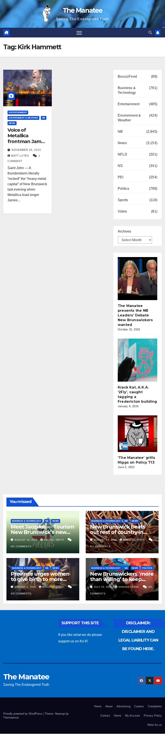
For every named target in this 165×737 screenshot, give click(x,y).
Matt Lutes (20, 155)
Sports (123, 200)
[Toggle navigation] (79, 32)
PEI (121, 177)
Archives (124, 231)
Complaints (155, 706)
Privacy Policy (153, 715)
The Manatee (82, 10)
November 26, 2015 (26, 149)
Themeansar (10, 717)
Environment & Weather (23, 118)
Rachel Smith (54, 539)
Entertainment (18, 112)
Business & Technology (127, 90)
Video (122, 211)
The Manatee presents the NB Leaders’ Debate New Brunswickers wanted (135, 315)
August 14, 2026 (106, 539)
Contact (105, 715)
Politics (123, 188)
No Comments (21, 546)
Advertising (123, 706)
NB (43, 118)
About (109, 706)
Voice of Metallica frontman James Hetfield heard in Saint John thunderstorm (27, 144)
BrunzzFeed (127, 76)
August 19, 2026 (26, 539)
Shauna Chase (129, 587)
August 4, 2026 (26, 587)
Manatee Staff (134, 539)
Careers (139, 706)
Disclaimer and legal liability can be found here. (138, 640)
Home (97, 706)
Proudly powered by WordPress (23, 713)
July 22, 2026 (103, 587)
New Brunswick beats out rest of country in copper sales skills (117, 532)
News (12, 123)
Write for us (154, 724)
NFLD (122, 154)
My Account (132, 715)
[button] (150, 32)
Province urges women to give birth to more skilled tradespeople (40, 579)
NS (120, 166)
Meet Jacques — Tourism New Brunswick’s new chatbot (42, 532)
